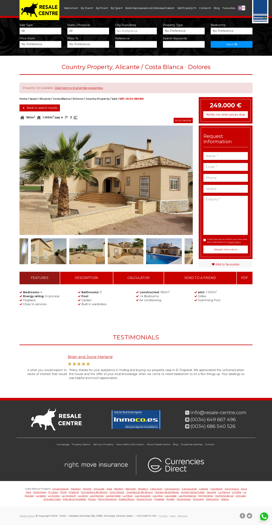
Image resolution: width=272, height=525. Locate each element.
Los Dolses (170, 495)
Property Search (81, 444)
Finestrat (74, 492)
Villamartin (212, 499)
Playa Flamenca (107, 499)
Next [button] (184, 180)
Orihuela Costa (52, 499)
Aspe (109, 488)
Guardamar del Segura (139, 492)
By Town (86, 8)
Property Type (173, 25)
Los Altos (158, 495)
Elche (63, 492)
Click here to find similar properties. (79, 88)
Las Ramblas (113, 495)
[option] (106, 180)
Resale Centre (27, 515)
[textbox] (137, 31)
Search (230, 44)
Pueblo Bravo (126, 499)
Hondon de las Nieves (167, 492)
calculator (138, 278)
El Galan (53, 492)
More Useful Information (130, 444)
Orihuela (241, 495)
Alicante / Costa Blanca (54, 98)
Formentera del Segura (94, 492)
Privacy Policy (234, 242)
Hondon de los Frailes (192, 492)
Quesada (159, 499)
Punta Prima (144, 499)
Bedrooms (218, 25)
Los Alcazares (142, 495)
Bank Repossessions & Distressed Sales (149, 8)
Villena (225, 499)
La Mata (236, 492)
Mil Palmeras (205, 495)
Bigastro (143, 488)
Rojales (170, 499)
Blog (217, 8)
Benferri (118, 488)
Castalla (203, 488)
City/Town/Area (125, 25)
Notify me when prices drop (225, 114)
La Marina (224, 492)
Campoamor (172, 488)
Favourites (229, 8)
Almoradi (99, 488)
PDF (244, 278)
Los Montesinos (187, 495)
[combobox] (136, 31)
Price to (72, 38)
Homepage (63, 444)
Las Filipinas (97, 495)
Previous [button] (28, 180)
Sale (114, 98)
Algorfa (87, 488)
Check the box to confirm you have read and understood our (227, 240)
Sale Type (26, 25)
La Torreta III (69, 495)
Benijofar (131, 488)
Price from (27, 38)
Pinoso (92, 499)
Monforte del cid (224, 495)
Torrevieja (198, 499)
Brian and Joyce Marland (49, 357)
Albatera (76, 488)
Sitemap (182, 515)
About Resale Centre (158, 444)
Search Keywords (175, 38)
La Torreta (54, 495)
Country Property (97, 98)
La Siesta (41, 495)
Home (23, 98)
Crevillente (216, 488)
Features (39, 278)
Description (86, 278)
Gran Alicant (117, 492)
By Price (101, 8)
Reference (122, 38)
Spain (33, 98)
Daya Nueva (232, 488)
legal (172, 515)
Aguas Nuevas (60, 488)
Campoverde (189, 488)
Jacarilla (211, 492)
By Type (116, 8)
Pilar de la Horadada (74, 499)
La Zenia (83, 495)
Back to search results (41, 108)
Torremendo (184, 499)
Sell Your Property (103, 444)
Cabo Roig (156, 488)
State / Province (78, 25)
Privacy (163, 515)
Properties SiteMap (192, 444)
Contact (204, 8)
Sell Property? (186, 8)
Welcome (70, 8)
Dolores (78, 98)
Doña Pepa (39, 492)
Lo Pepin (128, 495)
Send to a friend (200, 278)
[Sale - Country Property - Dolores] (106, 180)
